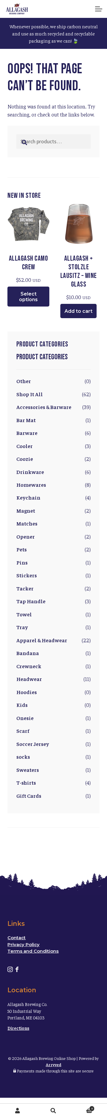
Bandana (27, 652)
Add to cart (78, 311)
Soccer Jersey (32, 743)
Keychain (28, 497)
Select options (28, 296)
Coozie (24, 458)
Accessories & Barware (43, 406)
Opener (25, 536)
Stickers (26, 575)
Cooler (24, 445)
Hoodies (26, 691)
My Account (18, 1111)
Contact (16, 937)
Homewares (31, 484)
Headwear (29, 678)
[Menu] (98, 9)
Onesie (25, 717)
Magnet (25, 510)
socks (23, 756)
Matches (26, 523)
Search (53, 1111)
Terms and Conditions (33, 951)
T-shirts (26, 782)
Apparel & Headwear (41, 640)
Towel (24, 614)
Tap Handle (30, 601)
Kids (22, 704)
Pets (21, 549)
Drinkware (30, 471)
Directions (18, 1028)
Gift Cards (28, 795)
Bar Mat (26, 419)
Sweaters (27, 769)
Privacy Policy (23, 944)
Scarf (22, 730)
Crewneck (28, 666)
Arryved (53, 1064)
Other (23, 380)
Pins (22, 562)
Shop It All (29, 394)
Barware (26, 432)
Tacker (25, 588)
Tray (22, 626)
